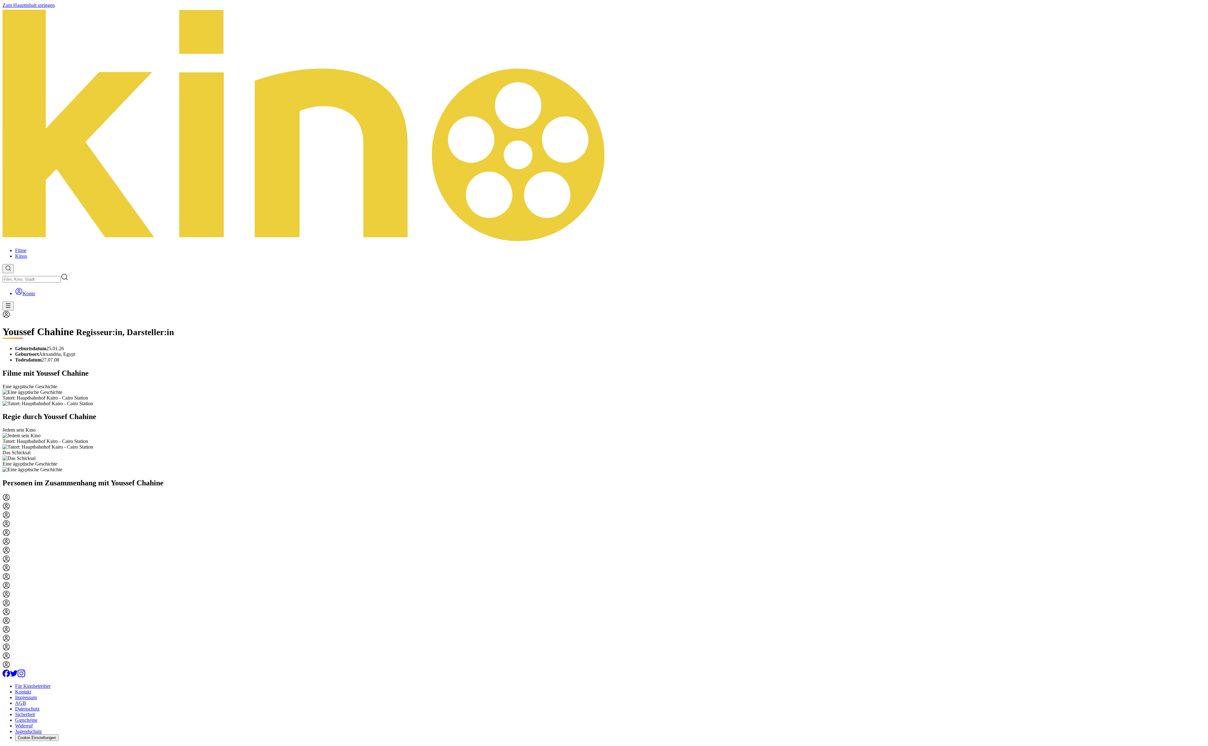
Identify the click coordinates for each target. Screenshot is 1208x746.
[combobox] (32, 279)
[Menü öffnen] (8, 306)
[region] (604, 395)
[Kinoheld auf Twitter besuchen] (14, 675)
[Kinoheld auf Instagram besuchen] (21, 675)
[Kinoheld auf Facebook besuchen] (6, 675)
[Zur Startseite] (604, 125)
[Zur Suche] (8, 268)
